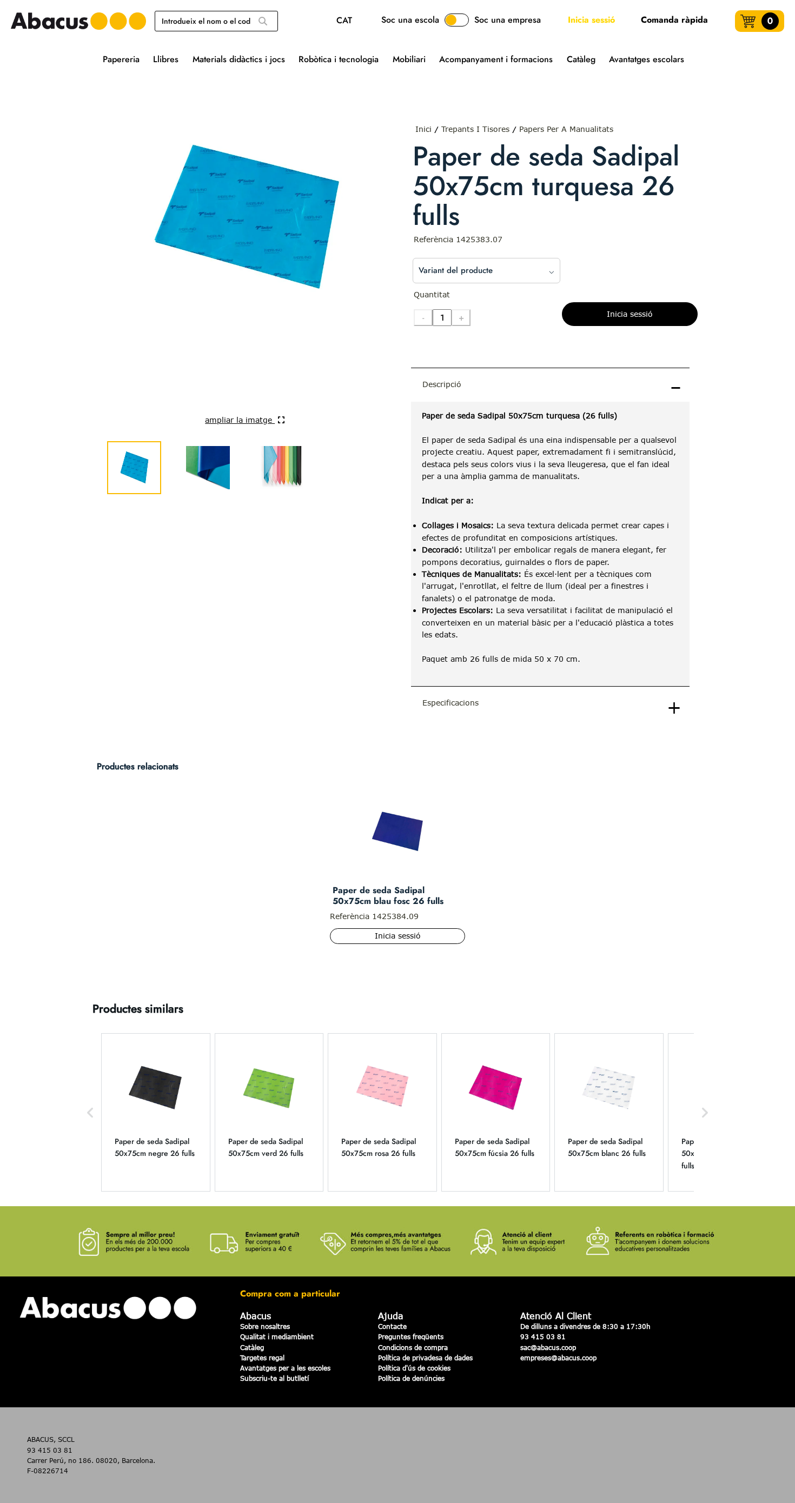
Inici (423, 129)
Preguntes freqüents (410, 1336)
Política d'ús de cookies (414, 1368)
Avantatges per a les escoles (285, 1368)
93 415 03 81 (543, 1336)
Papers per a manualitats (566, 129)
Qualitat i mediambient (277, 1336)
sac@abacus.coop (548, 1347)
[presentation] (550, 544)
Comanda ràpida (674, 20)
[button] (90, 1112)
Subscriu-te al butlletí (274, 1378)
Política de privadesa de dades (425, 1357)
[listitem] (155, 1112)
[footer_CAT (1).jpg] (397, 1235)
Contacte (392, 1326)
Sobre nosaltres (265, 1326)
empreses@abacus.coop (558, 1357)
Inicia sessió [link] (591, 20)
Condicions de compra (413, 1347)
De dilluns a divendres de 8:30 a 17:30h (585, 1326)
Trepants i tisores (475, 129)
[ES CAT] (347, 21)
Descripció (441, 384)
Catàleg (252, 1347)
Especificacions (450, 702)
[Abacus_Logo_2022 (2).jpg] (78, 21)
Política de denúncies (411, 1378)
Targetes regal (262, 1357)
